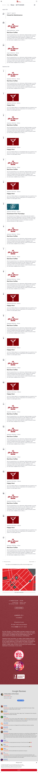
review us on (20, 700)
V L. (4, 752)
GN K (5, 744)
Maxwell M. (6, 727)
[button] (36, 762)
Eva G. (5, 716)
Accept (19, 770)
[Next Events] (5, 5)
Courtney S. (6, 731)
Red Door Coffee (12, 32)
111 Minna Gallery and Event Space (11, 693)
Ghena (5, 740)
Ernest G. (5, 705)
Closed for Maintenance (14, 15)
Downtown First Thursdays (16, 213)
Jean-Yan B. (6, 722)
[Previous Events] (3, 5)
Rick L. (5, 748)
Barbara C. (6, 711)
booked (15, 564)
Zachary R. (6, 759)
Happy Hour (11, 105)
